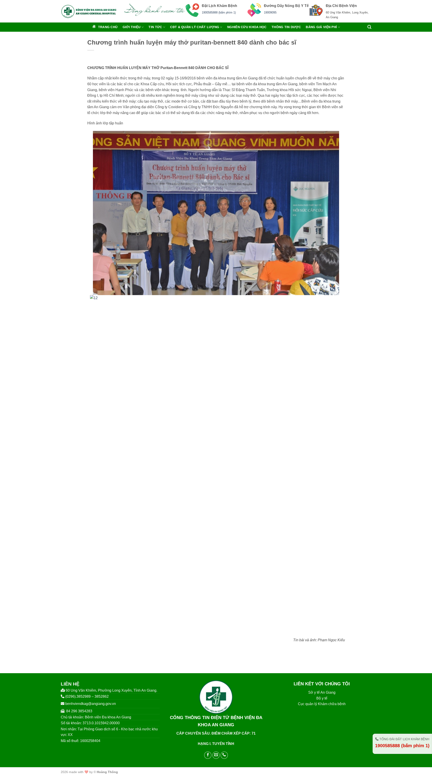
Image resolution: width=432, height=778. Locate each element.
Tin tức (155, 27)
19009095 (270, 12)
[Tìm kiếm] (369, 27)
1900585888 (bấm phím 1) (219, 12)
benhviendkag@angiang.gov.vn (90, 704)
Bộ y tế (321, 698)
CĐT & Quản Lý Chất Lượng (194, 27)
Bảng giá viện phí (321, 27)
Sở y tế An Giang (321, 692)
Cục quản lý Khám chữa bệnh (322, 704)
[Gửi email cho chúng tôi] (216, 755)
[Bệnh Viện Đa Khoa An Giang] (89, 11)
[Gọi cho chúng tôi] (224, 755)
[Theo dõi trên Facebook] (208, 755)
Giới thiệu (132, 27)
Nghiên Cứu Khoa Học (246, 27)
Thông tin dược (286, 27)
